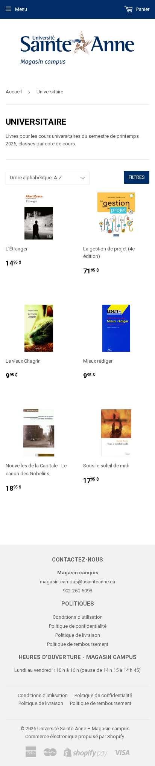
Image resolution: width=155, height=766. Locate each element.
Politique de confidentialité (77, 626)
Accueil (14, 92)
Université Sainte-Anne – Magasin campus (83, 728)
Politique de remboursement (77, 644)
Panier (142, 9)
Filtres (136, 177)
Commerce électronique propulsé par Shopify (74, 736)
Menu (21, 9)
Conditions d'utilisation (78, 617)
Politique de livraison (77, 635)
